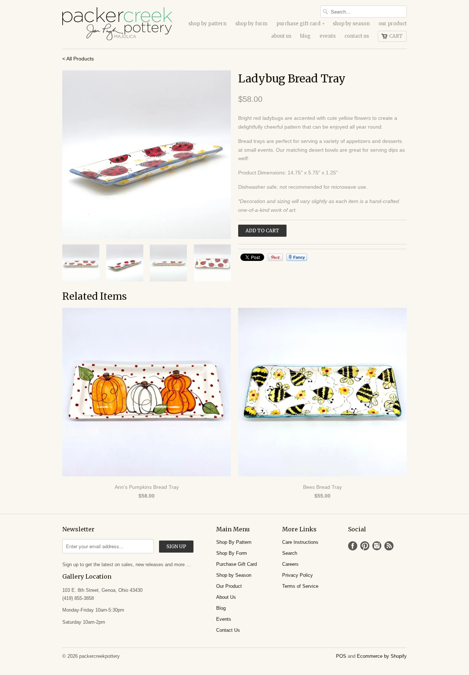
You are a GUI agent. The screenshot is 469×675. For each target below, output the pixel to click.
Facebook (352, 545)
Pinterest (364, 545)
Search (289, 553)
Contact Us (356, 36)
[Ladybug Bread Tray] (146, 154)
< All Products (78, 59)
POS (341, 656)
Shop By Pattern (207, 24)
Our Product (392, 24)
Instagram (376, 545)
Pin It (275, 257)
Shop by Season (351, 24)
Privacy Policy (297, 575)
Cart (396, 36)
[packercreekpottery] (117, 24)
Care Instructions (300, 542)
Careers (290, 564)
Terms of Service (300, 586)
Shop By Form (251, 24)
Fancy (297, 257)
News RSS (389, 545)
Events (328, 36)
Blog (305, 36)
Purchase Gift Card (300, 24)
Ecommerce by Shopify (382, 656)
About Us (281, 36)
